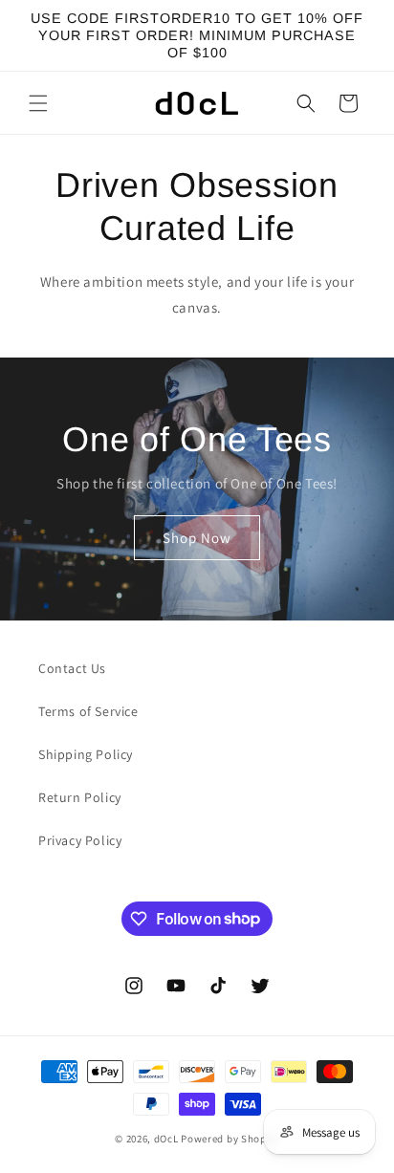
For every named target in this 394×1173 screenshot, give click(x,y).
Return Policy (79, 797)
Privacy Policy (79, 840)
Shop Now (197, 537)
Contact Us (72, 668)
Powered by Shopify (230, 1138)
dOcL (166, 1138)
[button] (38, 103)
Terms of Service (88, 711)
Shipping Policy (85, 754)
